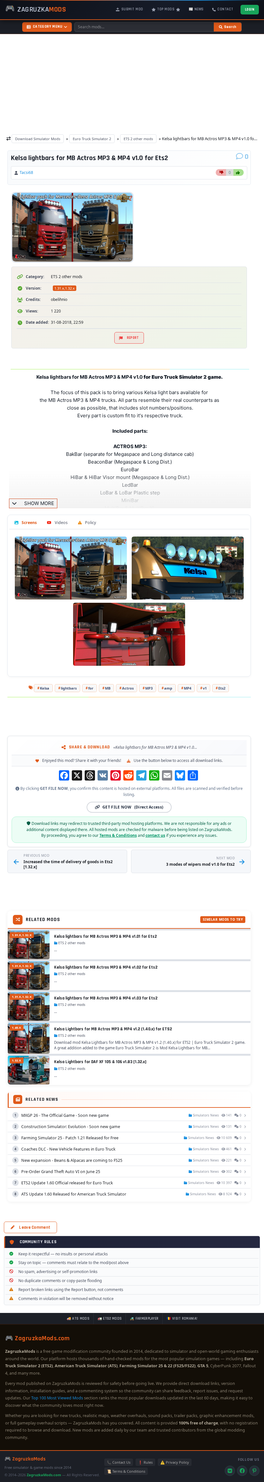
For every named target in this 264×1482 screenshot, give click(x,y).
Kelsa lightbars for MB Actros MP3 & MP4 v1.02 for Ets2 (105, 967)
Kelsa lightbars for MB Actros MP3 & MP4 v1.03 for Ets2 (105, 998)
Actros (128, 688)
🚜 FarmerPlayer (144, 1318)
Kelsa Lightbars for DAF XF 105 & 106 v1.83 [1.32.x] (100, 1062)
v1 (205, 688)
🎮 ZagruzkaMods (25, 1459)
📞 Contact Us (118, 1462)
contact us (155, 835)
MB (107, 688)
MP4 (187, 688)
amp (168, 688)
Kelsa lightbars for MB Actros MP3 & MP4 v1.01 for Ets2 (105, 936)
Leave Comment (34, 1227)
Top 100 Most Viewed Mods (57, 1398)
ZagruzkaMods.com (44, 1474)
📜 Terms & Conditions (126, 1471)
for (90, 688)
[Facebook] (242, 1471)
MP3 (149, 688)
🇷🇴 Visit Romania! (181, 1318)
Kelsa (44, 688)
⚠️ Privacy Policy (174, 1462)
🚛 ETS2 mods (110, 1318)
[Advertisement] (132, 82)
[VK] (230, 1471)
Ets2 (221, 688)
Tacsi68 (26, 172)
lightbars (69, 688)
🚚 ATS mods (78, 1318)
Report (133, 338)
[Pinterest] (254, 1471)
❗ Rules (145, 1462)
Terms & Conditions (118, 835)
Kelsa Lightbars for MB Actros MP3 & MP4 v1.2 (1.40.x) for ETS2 (113, 1029)
